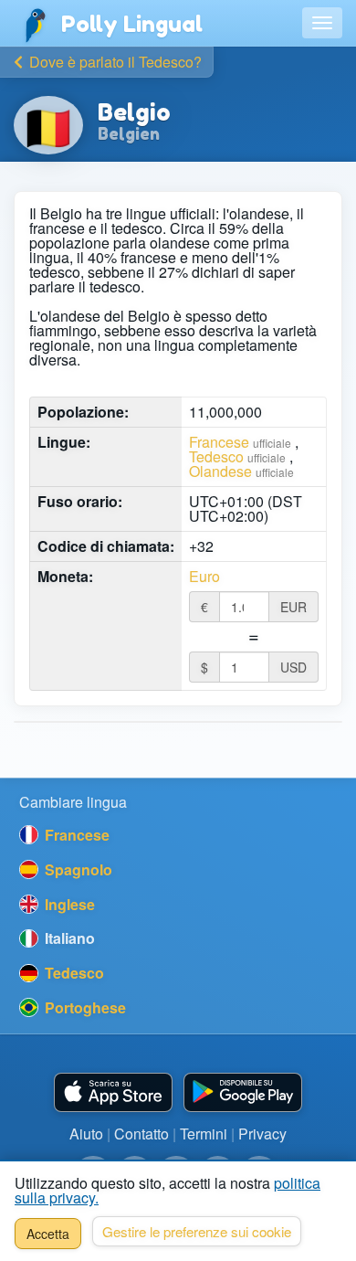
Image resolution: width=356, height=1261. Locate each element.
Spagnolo (76, 869)
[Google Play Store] (242, 1092)
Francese (219, 441)
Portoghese (83, 1007)
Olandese (220, 471)
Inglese (68, 904)
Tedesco (216, 456)
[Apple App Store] (113, 1092)
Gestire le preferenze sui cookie (196, 1231)
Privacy (262, 1133)
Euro (204, 576)
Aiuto (86, 1133)
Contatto (141, 1133)
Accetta (47, 1233)
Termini (203, 1133)
